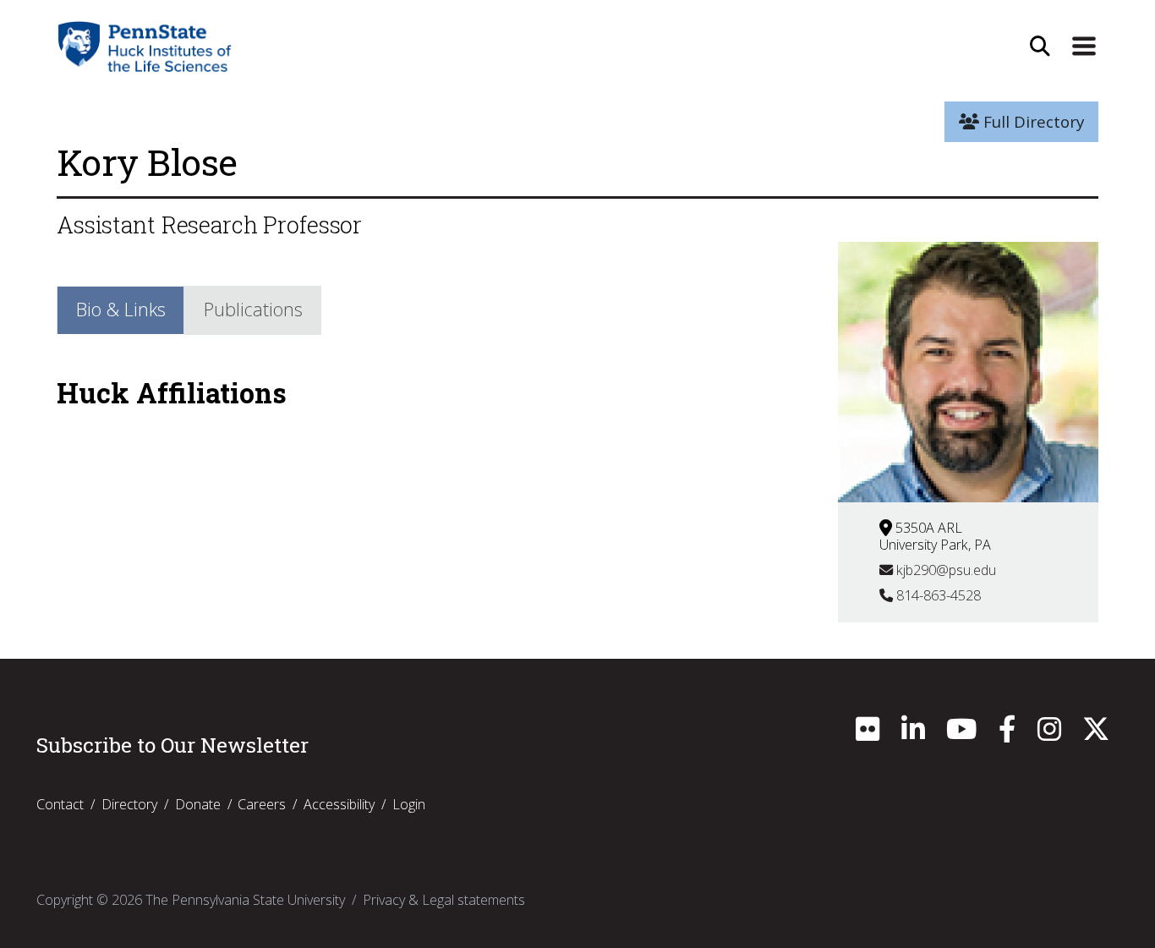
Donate (198, 804)
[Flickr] (867, 734)
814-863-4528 (937, 595)
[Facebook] (1007, 734)
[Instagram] (1049, 734)
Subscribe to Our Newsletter (172, 745)
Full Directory (1031, 122)
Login (408, 804)
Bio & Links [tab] (121, 309)
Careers (262, 804)
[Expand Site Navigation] (1084, 46)
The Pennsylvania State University (245, 899)
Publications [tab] (253, 309)
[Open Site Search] (1040, 46)
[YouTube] (961, 734)
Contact (60, 804)
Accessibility (339, 804)
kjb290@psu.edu (944, 570)
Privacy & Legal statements (444, 899)
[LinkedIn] (913, 734)
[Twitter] (1095, 734)
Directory (129, 804)
